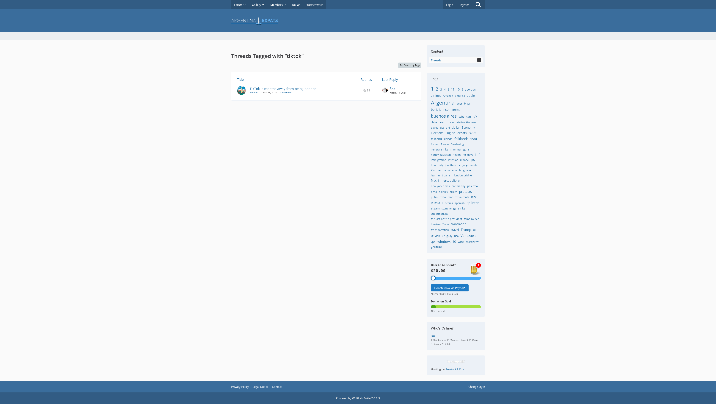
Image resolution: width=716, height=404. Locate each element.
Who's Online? (442, 328)
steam (435, 208)
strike (461, 208)
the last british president (446, 219)
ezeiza (472, 133)
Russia (435, 203)
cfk (475, 116)
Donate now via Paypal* (449, 288)
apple (471, 96)
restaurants (462, 197)
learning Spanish (441, 175)
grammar (455, 149)
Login (449, 5)
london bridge (463, 175)
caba (461, 116)
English (450, 133)
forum (435, 144)
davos (434, 127)
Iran (433, 165)
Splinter (254, 92)
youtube (437, 247)
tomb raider (471, 219)
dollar (456, 127)
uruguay (447, 236)
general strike (439, 149)
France (444, 144)
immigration (438, 160)
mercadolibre (450, 180)
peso (434, 192)
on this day (458, 186)
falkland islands (442, 139)
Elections (437, 133)
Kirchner (436, 170)
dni (448, 127)
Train (445, 224)
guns (466, 149)
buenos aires (444, 116)
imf (477, 155)
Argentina (443, 102)
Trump (466, 229)
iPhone (464, 160)
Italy (440, 165)
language (465, 170)
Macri (435, 180)
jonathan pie (453, 165)
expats (462, 133)
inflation (453, 160)
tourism (436, 224)
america (460, 95)
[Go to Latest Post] (385, 90)
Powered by (358, 398)
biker (467, 103)
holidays (468, 154)
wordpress (473, 242)
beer (459, 103)
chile (434, 122)
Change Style (476, 387)
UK (475, 230)
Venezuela (469, 235)
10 (458, 89)
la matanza (450, 170)
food (473, 139)
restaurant (446, 197)
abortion (470, 89)
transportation (440, 230)
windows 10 (446, 241)
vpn (433, 242)
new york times (440, 186)
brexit (456, 109)
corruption (446, 122)
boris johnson (440, 110)
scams (449, 203)
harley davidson (441, 154)
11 (452, 89)
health (457, 154)
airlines (436, 96)
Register (464, 5)
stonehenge (449, 208)
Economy (468, 127)
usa (456, 236)
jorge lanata (470, 165)
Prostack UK (453, 369)
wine (461, 242)
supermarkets (439, 213)
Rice (392, 88)
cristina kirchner (466, 122)
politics (443, 192)
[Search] (478, 4)
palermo (472, 186)
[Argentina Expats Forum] (358, 21)
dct (442, 127)
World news (286, 92)
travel (455, 230)
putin (434, 197)
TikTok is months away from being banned (283, 88)
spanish (460, 203)
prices (453, 192)
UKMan (435, 236)
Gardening (457, 144)
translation (458, 224)
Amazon (448, 95)
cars (469, 116)
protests (465, 191)
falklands (461, 138)
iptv (473, 160)
